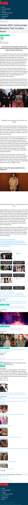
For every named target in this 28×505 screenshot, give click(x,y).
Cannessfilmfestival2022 (6, 244)
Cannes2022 (3, 239)
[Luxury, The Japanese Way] (4, 467)
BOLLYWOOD (5, 14)
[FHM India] (4, 4)
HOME (3, 7)
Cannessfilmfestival (20, 242)
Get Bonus (2, 366)
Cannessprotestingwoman (20, 244)
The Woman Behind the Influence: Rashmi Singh (12, 414)
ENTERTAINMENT (6, 9)
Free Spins (2, 358)
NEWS (3, 18)
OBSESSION (5, 16)
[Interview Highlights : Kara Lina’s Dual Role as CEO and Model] (4, 447)
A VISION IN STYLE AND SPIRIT (8, 461)
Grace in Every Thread (5, 425)
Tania (3, 41)
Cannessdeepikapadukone (7, 242)
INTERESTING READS (7, 12)
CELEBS (4, 11)
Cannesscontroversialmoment (7, 241)
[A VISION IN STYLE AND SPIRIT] (4, 460)
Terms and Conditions (7, 481)
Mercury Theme (5, 476)
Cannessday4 (19, 241)
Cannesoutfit (11, 239)
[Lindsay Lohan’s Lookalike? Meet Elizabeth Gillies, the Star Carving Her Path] (14, 340)
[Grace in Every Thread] (4, 424)
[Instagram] (0, 1)
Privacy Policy (5, 479)
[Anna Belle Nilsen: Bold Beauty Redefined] (4, 435)
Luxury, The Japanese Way (7, 469)
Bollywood (2, 304)
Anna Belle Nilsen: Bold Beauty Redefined (10, 437)
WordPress (25, 474)
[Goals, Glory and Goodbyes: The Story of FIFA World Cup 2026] (14, 399)
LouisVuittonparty (5, 246)
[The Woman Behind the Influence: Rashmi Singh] (4, 412)
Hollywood (7, 35)
